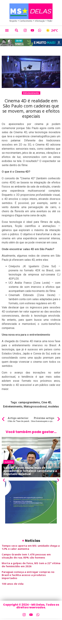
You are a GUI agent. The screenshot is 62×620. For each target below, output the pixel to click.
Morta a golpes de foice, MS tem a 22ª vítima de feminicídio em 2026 (31, 564)
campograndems (29, 402)
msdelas (53, 406)
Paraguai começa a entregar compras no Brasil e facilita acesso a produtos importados (28, 575)
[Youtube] (32, 30)
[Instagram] (25, 30)
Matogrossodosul (35, 406)
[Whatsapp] (39, 30)
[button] (7, 30)
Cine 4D (46, 402)
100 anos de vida (12, 583)
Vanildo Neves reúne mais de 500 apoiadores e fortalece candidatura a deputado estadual (30, 471)
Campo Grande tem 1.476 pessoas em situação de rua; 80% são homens (26, 556)
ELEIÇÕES (9, 462)
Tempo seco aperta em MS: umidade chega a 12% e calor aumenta (31, 547)
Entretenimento (31, 93)
